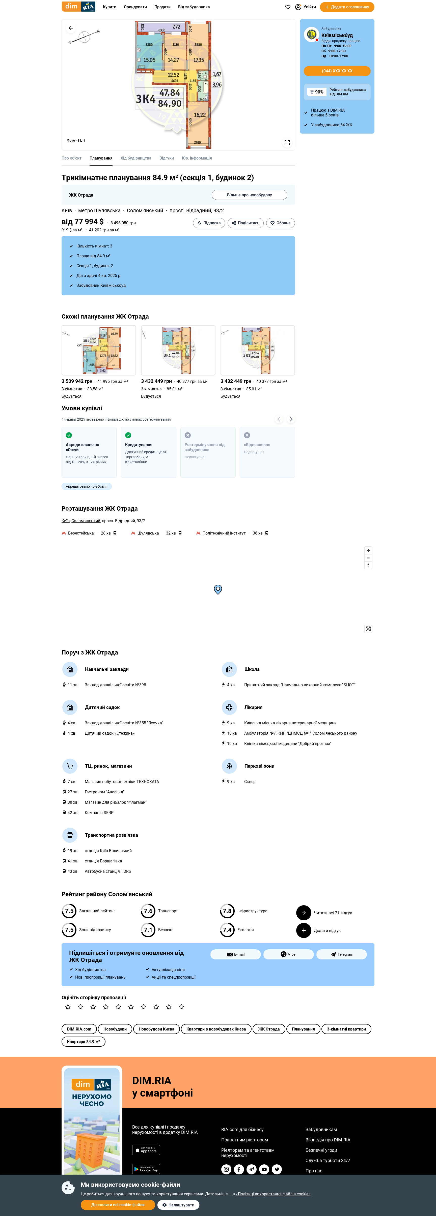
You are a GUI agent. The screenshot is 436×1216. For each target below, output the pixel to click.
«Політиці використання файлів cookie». (273, 1194)
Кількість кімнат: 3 (94, 246)
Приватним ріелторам (244, 1139)
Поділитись (248, 223)
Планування (101, 158)
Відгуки (166, 158)
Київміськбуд (337, 35)
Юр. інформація (197, 158)
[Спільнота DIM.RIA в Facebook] (239, 1169)
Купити (109, 7)
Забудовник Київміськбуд (101, 285)
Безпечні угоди (321, 1150)
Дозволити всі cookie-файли (118, 1204)
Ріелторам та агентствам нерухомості (248, 1152)
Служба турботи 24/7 (328, 1160)
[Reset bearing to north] (368, 565)
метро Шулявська (99, 210)
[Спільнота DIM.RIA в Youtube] (264, 1169)
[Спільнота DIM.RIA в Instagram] (226, 1169)
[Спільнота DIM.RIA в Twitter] (277, 1169)
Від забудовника (194, 7)
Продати (162, 7)
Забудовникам (321, 1129)
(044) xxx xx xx (337, 71)
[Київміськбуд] (311, 34)
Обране (284, 223)
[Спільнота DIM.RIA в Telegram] (252, 1169)
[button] (71, 28)
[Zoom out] (368, 558)
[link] (99, 362)
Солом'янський (145, 210)
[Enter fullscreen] (368, 629)
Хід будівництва (136, 158)
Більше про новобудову (249, 195)
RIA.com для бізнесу (242, 1129)
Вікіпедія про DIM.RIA (328, 1139)
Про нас (314, 1170)
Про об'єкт (71, 158)
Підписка (212, 223)
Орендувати (135, 7)
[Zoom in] (368, 550)
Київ (67, 210)
